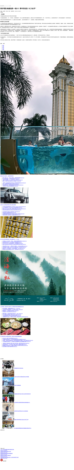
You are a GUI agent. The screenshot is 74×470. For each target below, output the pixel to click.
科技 (3, 47)
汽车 (3, 46)
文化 (3, 48)
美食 (3, 49)
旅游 (3, 45)
